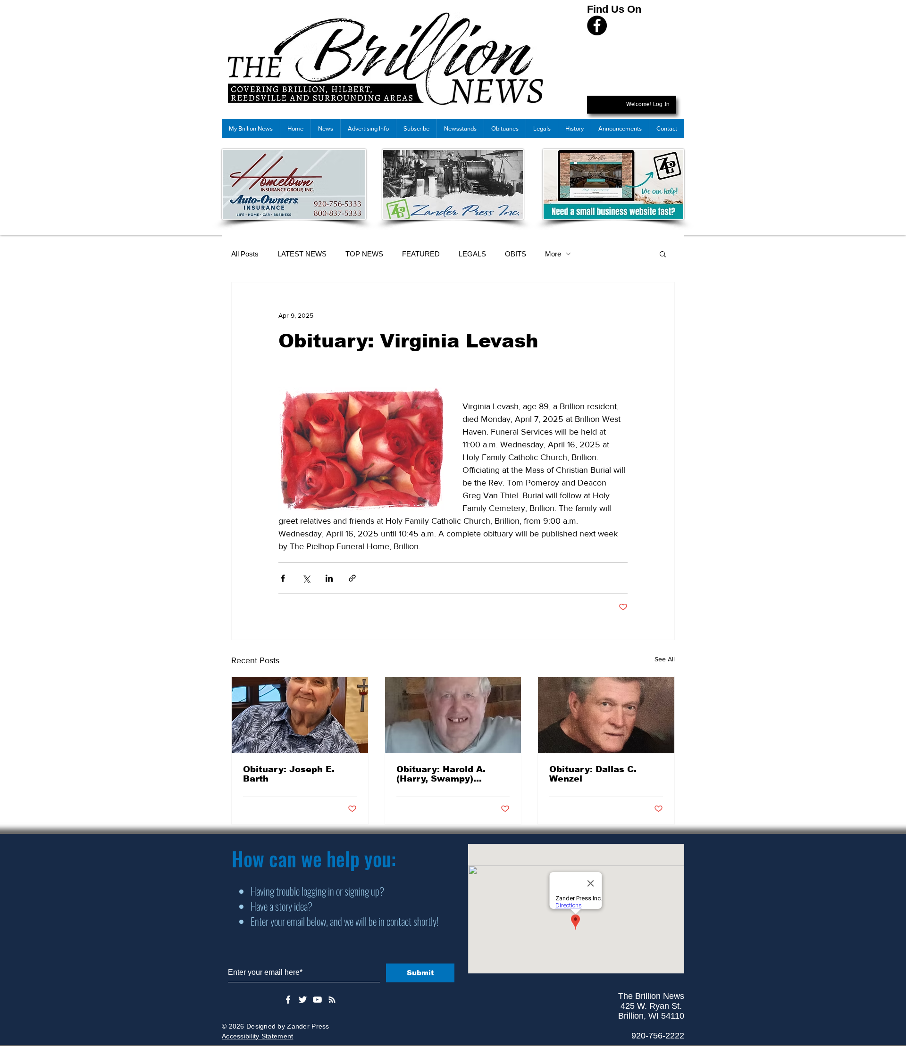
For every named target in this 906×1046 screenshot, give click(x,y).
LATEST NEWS (302, 254)
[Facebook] (597, 25)
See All (664, 659)
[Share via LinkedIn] (329, 578)
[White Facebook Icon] (288, 999)
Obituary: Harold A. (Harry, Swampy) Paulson (441, 774)
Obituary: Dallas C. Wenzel (593, 774)
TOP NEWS (364, 254)
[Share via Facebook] (282, 578)
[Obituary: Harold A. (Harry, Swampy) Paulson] (453, 715)
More (553, 254)
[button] (662, 253)
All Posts (245, 254)
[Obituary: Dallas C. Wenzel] (606, 715)
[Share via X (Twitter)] (306, 578)
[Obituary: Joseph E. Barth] (300, 715)
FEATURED (421, 254)
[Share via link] (352, 578)
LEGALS (472, 254)
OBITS (515, 254)
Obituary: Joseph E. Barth (289, 774)
